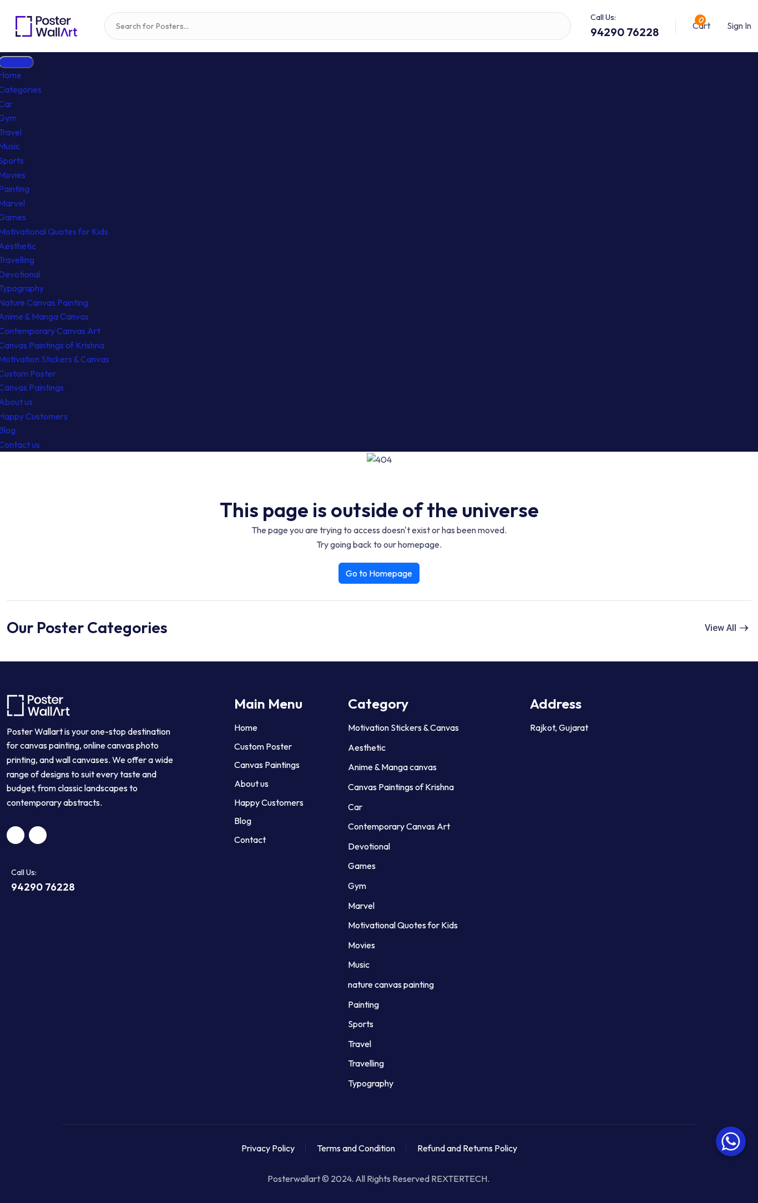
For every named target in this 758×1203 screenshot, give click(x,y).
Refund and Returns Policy (467, 1148)
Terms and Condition (356, 1148)
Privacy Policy (268, 1148)
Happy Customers (269, 802)
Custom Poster (263, 746)
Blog (242, 820)
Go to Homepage (379, 573)
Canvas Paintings (267, 764)
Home (245, 727)
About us (251, 783)
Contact (250, 839)
